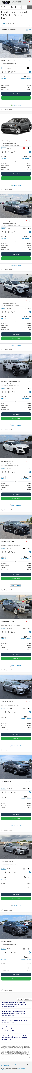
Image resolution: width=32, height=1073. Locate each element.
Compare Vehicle (8, 109)
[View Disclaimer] (15, 71)
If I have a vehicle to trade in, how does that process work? (14, 1021)
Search (26, 23)
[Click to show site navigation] (29, 7)
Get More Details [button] (16, 98)
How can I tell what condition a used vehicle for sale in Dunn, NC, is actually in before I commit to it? (14, 1004)
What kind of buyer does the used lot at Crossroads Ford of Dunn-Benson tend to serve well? (14, 1037)
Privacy (18, 1064)
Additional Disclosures (5, 1065)
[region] (16, 86)
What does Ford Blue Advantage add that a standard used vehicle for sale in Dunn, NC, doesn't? (14, 1013)
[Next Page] (21, 999)
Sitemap (14, 1064)
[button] (12, 7)
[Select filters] (27, 30)
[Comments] (30, 72)
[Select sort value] (29, 29)
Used (4, 7)
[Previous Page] (18, 999)
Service (8, 7)
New (1, 7)
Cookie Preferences (23, 1064)
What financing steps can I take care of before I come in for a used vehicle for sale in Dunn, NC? (14, 1029)
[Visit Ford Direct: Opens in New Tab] (4, 1069)
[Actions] (29, 60)
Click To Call (16, 94)
